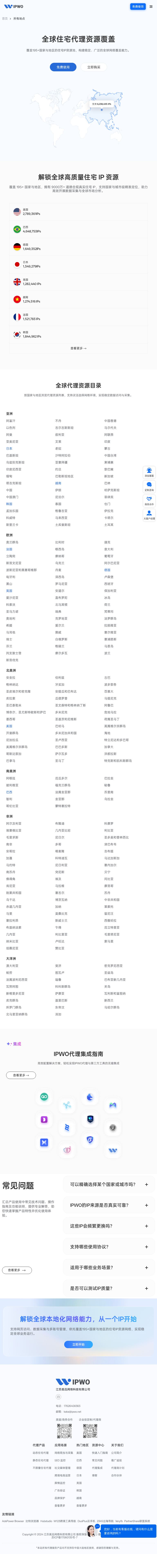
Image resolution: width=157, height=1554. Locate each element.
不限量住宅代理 (42, 1467)
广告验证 (60, 1490)
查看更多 (60, 1505)
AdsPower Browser (13, 1521)
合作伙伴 (116, 1475)
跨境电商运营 (63, 1475)
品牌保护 (60, 1498)
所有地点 (19, 18)
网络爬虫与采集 (64, 1452)
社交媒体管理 (63, 1467)
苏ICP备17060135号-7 (64, 1537)
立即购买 (93, 67)
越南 (79, 1498)
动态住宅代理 (41, 1452)
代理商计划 (117, 1467)
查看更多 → (78, 348)
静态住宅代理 (41, 1460)
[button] (151, 6)
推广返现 (116, 1460)
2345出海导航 (105, 1521)
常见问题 (97, 1460)
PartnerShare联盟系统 (137, 1521)
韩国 (79, 1490)
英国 (79, 1483)
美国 (79, 1452)
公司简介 (116, 1452)
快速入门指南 (100, 1452)
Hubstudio (46, 1521)
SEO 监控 (60, 1460)
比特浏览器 (32, 1521)
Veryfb (119, 1521)
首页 (5, 18)
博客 (94, 1475)
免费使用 (138, 6)
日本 (79, 1475)
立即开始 (78, 1344)
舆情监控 (60, 1483)
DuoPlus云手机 (86, 1521)
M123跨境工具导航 (65, 1521)
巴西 (79, 1460)
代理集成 (97, 1467)
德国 (79, 1467)
